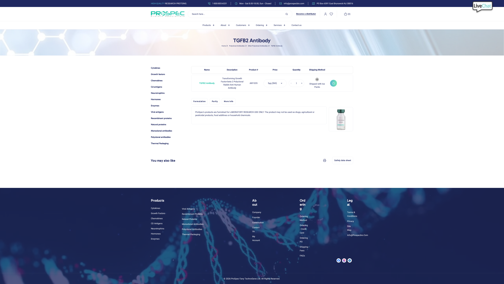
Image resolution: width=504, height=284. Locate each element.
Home (224, 46)
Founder (256, 217)
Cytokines (155, 208)
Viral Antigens (188, 209)
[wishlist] (331, 14)
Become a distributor (306, 14)
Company (256, 212)
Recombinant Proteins (192, 214)
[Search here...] (287, 14)
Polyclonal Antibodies (237, 46)
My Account (256, 238)
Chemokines (157, 218)
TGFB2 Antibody (276, 46)
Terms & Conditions (352, 214)
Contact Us (255, 229)
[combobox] (240, 14)
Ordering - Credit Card (304, 229)
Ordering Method (304, 218)
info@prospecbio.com (357, 235)
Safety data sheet (342, 160)
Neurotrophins (157, 228)
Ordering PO (304, 239)
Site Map (349, 228)
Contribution (258, 222)
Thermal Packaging (191, 234)
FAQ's (302, 255)
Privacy (350, 221)
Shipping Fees (304, 248)
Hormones (156, 233)
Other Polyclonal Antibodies (258, 46)
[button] (209, 25)
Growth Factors (158, 213)
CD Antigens (156, 223)
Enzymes (155, 238)
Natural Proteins (189, 219)
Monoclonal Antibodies (192, 224)
